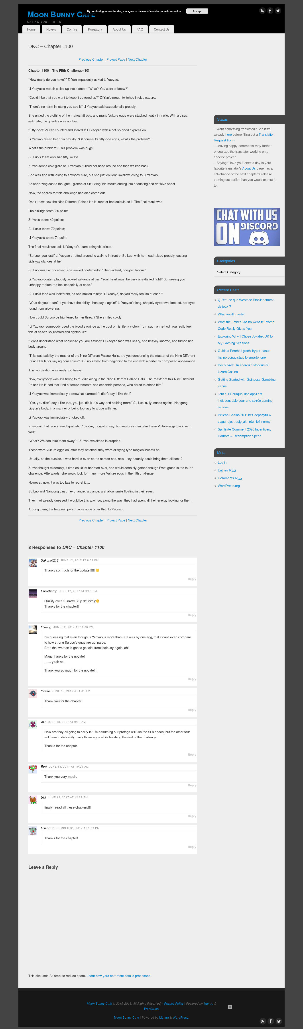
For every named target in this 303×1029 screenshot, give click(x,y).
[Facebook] (270, 11)
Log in (222, 462)
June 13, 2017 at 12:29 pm (68, 797)
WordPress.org (229, 486)
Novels (51, 29)
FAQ (140, 29)
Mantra (208, 1003)
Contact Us (161, 29)
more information (171, 11)
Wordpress (151, 1008)
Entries (227, 470)
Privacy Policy (173, 1003)
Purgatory (95, 29)
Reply (192, 579)
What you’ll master (231, 314)
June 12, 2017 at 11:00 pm (73, 627)
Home (31, 29)
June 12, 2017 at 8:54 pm (80, 560)
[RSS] (262, 11)
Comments (230, 478)
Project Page (115, 59)
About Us (119, 29)
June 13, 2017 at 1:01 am (71, 691)
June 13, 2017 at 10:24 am (69, 766)
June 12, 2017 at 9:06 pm (78, 591)
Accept (197, 11)
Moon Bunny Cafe (99, 1003)
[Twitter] (278, 11)
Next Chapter (137, 59)
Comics (72, 29)
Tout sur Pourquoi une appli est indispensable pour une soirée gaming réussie (245, 400)
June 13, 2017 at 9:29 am (67, 722)
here (228, 134)
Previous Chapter (91, 59)
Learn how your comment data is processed (118, 975)
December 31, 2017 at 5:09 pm (76, 828)
